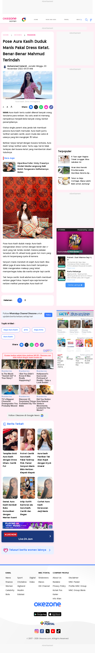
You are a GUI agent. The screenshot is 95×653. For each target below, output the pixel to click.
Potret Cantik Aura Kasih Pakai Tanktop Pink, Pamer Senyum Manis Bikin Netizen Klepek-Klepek (27, 463)
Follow (48, 315)
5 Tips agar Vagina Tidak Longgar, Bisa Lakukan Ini (80, 159)
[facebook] (42, 631)
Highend (21, 586)
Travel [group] (66, 19)
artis (26, 330)
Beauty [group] (79, 19)
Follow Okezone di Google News (24, 415)
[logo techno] (9, 20)
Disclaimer (73, 578)
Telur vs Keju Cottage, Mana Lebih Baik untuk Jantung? (81, 181)
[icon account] (5, 67)
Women (9, 586)
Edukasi (20, 594)
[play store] (40, 614)
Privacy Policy (59, 586)
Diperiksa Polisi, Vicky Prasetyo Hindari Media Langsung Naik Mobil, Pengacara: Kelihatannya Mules (33, 167)
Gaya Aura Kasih (10, 330)
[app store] (54, 614)
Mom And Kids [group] (51, 19)
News (8, 578)
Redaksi (56, 582)
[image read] (9, 167)
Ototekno (22, 582)
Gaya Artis (38, 330)
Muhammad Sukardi (17, 66)
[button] (81, 20)
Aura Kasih (8, 337)
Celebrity (10, 590)
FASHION (31, 35)
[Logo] (24, 20)
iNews (41, 582)
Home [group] (36, 19)
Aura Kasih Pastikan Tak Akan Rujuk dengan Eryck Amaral (44, 460)
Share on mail (46, 107)
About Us (57, 578)
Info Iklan (57, 599)
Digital (33, 578)
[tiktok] (58, 631)
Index (32, 582)
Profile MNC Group (77, 586)
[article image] (64, 159)
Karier (55, 594)
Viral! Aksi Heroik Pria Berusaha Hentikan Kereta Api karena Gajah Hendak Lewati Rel (80, 171)
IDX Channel (44, 586)
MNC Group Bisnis (77, 590)
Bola (8, 594)
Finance (9, 582)
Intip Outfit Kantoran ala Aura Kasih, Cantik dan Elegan (26, 508)
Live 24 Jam (26, 539)
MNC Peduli (74, 582)
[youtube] (53, 631)
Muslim (20, 590)
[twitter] (48, 631)
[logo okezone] (47, 604)
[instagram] (37, 631)
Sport (20, 578)
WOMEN (18, 35)
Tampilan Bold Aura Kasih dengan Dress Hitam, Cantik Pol (10, 460)
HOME (6, 35)
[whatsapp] (41, 107)
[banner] (28, 528)
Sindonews (43, 578)
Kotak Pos (57, 590)
